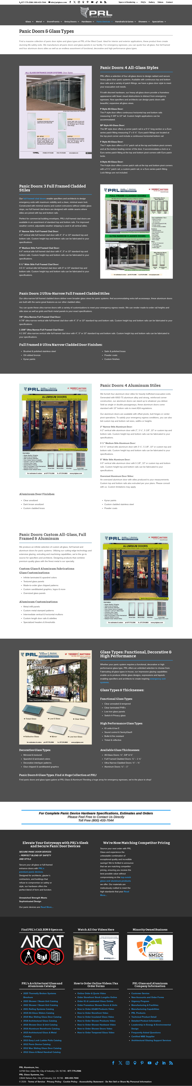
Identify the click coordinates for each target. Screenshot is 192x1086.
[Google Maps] (83, 2)
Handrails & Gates (124, 21)
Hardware (87, 21)
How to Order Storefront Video (92, 1013)
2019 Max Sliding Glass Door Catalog (42, 1017)
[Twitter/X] (75, 2)
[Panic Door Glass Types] (55, 744)
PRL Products (138, 1013)
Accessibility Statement (91, 1081)
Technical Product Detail (143, 1017)
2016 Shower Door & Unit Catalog (40, 1024)
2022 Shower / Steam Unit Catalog (40, 1005)
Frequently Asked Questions (146, 1032)
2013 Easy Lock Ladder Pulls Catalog (42, 1040)
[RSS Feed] (105, 2)
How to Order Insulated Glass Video (95, 1017)
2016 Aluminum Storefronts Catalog (41, 1028)
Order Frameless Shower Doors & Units (97, 1005)
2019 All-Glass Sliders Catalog (38, 1013)
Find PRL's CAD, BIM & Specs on (42, 929)
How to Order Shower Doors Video (94, 1028)
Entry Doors (70, 21)
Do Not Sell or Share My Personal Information (128, 1081)
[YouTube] (92, 2)
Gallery (152, 2)
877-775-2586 (27, 2)
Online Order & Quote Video (91, 993)
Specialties (157, 21)
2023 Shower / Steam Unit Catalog (40, 1001)
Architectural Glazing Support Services (151, 1040)
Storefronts (53, 21)
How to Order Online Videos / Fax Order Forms (96, 985)
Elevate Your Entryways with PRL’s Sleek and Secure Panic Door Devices (55, 844)
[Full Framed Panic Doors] (136, 278)
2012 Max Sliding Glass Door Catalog (42, 1048)
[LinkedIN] (101, 2)
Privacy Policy (54, 1081)
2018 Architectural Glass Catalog (40, 1021)
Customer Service (140, 993)
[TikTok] (97, 2)
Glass (28, 21)
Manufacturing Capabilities (145, 1009)
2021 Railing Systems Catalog (38, 1009)
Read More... (47, 907)
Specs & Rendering (127, 2)
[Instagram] (79, 2)
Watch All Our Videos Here (96, 929)
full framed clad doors (34, 198)
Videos (160, 2)
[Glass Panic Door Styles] (55, 158)
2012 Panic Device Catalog (37, 1044)
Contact (169, 2)
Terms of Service (36, 1081)
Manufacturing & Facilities (144, 1005)
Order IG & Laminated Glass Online (95, 1001)
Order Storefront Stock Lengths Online (97, 997)
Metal (39, 21)
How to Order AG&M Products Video (95, 1009)
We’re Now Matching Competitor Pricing (136, 843)
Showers (142, 21)
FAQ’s (143, 2)
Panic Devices (103, 21)
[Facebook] (70, 2)
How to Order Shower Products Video (96, 1021)
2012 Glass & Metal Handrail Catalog (42, 1052)
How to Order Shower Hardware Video (96, 1024)
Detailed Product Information (146, 1021)
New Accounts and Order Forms (147, 997)
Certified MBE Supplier (142, 1036)
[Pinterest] (88, 2)
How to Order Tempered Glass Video (95, 1032)
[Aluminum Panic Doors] (55, 477)
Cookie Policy (70, 1081)
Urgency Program (140, 1001)
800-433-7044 (40, 2)
